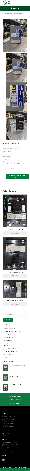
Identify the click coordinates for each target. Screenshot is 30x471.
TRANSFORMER (7, 354)
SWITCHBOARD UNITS (9, 348)
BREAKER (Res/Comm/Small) (10, 331)
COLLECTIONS (7, 337)
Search (8, 320)
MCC (4, 343)
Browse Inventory (6, 433)
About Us (4, 431)
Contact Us (4, 435)
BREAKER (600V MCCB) (9, 328)
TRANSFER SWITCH (8, 351)
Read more (15, 233)
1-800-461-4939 (6, 449)
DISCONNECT (7, 340)
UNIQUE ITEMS (7, 357)
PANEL (5, 346)
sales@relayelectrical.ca (11, 445)
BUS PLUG (11, 169)
